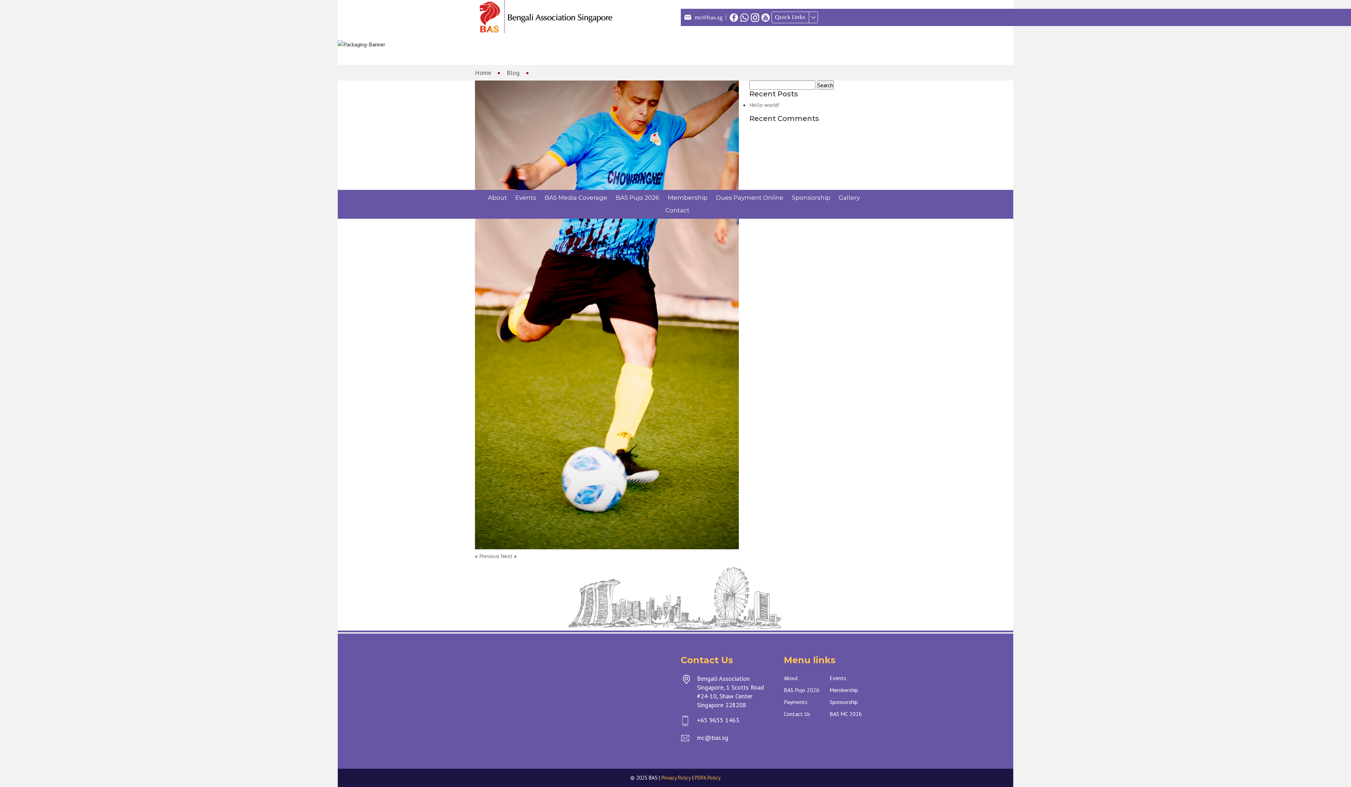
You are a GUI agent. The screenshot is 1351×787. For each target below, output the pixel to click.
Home (483, 73)
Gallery (849, 197)
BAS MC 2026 (846, 713)
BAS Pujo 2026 (637, 197)
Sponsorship (811, 197)
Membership (688, 197)
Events (525, 197)
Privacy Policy (676, 777)
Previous (489, 555)
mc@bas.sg (708, 17)
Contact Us (797, 713)
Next (507, 555)
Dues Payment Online (750, 197)
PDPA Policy (708, 777)
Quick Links (790, 17)
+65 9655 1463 (718, 720)
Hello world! (764, 104)
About (497, 197)
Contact (677, 210)
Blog (513, 73)
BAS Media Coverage (576, 197)
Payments (795, 701)
